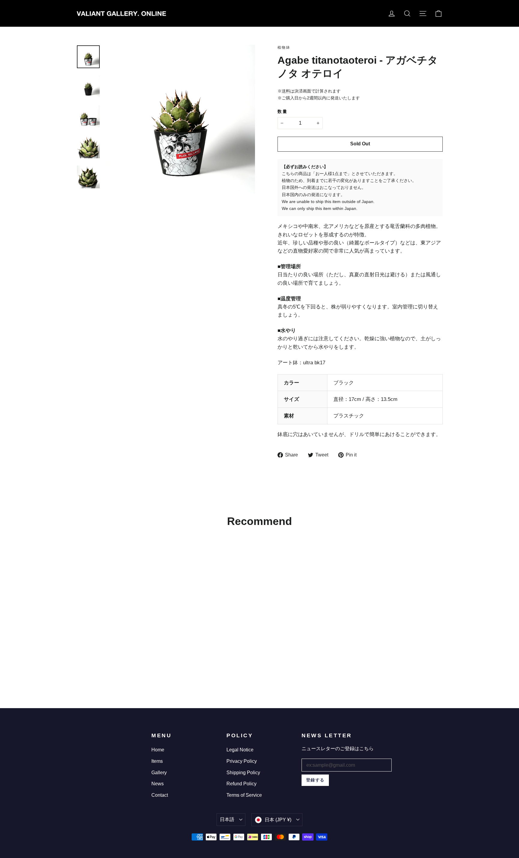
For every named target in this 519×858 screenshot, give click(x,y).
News (157, 783)
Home (157, 749)
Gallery (159, 772)
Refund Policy (241, 783)
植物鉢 (284, 47)
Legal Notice (239, 749)
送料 (286, 91)
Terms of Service (244, 795)
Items (157, 761)
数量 (282, 111)
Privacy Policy (241, 761)
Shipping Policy (243, 772)
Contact (159, 795)
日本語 (227, 819)
